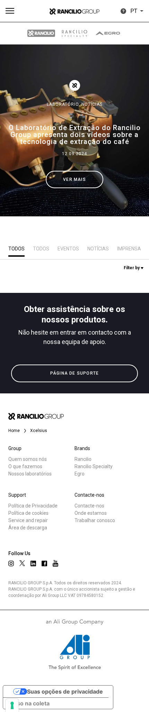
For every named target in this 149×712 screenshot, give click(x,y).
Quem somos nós (27, 459)
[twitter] (22, 563)
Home (14, 430)
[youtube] (55, 563)
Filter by (132, 267)
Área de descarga (27, 527)
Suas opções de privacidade (65, 691)
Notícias (92, 104)
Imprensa (129, 248)
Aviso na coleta (29, 703)
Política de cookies (28, 513)
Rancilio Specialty (93, 466)
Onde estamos (90, 513)
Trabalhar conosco (94, 520)
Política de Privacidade (33, 506)
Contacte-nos (89, 506)
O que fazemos (25, 466)
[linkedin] (33, 563)
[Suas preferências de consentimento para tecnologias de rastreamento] (12, 705)
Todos (16, 248)
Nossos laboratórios (30, 474)
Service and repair (28, 520)
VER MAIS (74, 179)
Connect (26, 262)
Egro (79, 474)
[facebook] (44, 563)
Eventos (68, 248)
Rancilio (82, 459)
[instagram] (11, 563)
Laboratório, (64, 104)
